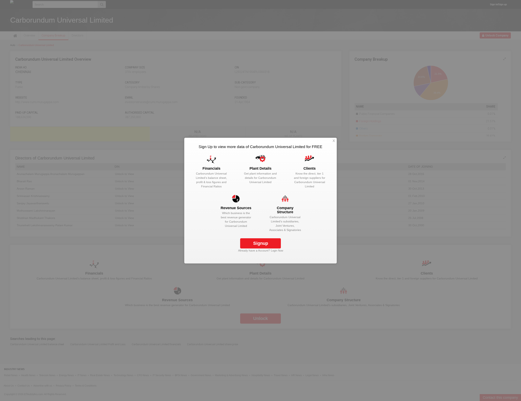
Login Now (277, 250)
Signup (260, 243)
